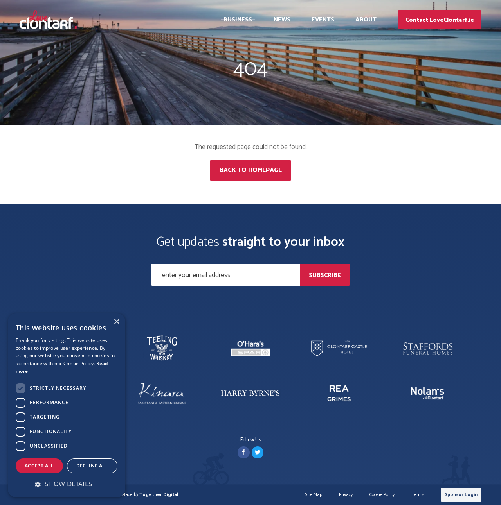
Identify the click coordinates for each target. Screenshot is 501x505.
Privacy (346, 495)
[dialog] (66, 405)
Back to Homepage (251, 170)
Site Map (313, 495)
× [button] (116, 322)
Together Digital (158, 494)
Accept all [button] (39, 465)
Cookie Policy (382, 495)
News (282, 20)
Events (323, 20)
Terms (417, 495)
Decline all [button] (92, 465)
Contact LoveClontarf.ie (439, 20)
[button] (66, 483)
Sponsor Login (461, 494)
